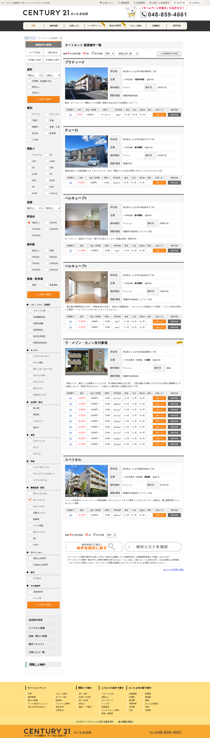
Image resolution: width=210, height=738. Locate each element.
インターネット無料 (110, 710)
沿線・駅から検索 (38, 636)
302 (70, 438)
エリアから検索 (37, 628)
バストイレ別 (107, 694)
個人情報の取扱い (126, 722)
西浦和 (148, 694)
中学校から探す (52, 60)
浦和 (147, 700)
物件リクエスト (37, 644)
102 (70, 404)
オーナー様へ (62, 697)
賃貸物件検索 (35, 620)
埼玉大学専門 (115, 26)
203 (70, 250)
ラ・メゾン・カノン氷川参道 (86, 342)
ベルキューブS (75, 198)
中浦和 (132, 697)
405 (70, 515)
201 (70, 182)
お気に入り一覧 (37, 652)
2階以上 (104, 697)
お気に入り (74, 26)
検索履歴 (140, 3)
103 (70, 115)
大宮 (131, 710)
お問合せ (60, 710)
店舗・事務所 (107, 713)
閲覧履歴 (125, 3)
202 (70, 421)
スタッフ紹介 (136, 26)
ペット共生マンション (94, 25)
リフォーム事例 (63, 703)
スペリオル (73, 459)
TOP (33, 26)
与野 (147, 707)
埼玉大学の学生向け (37, 707)
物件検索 (54, 26)
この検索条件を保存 (169, 53)
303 (70, 327)
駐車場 (59, 700)
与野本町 (133, 703)
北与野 (132, 707)
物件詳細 (174, 115)
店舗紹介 (156, 26)
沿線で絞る (52, 52)
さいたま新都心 (152, 703)
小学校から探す (35, 60)
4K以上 (82, 703)
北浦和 (148, 710)
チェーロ (71, 130)
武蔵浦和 (133, 694)
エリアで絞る (35, 52)
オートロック (107, 700)
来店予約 (177, 26)
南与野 (132, 700)
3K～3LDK (83, 700)
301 (70, 321)
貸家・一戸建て (85, 707)
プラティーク (75, 62)
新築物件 (105, 707)
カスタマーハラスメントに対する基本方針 (94, 722)
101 (70, 398)
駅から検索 (33, 700)
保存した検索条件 (161, 3)
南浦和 (148, 697)
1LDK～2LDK (85, 697)
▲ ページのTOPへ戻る (174, 569)
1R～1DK (83, 694)
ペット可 (105, 703)
